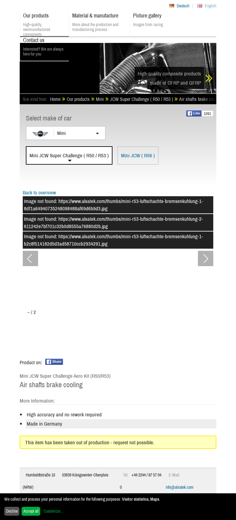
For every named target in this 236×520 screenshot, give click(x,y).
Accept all (31, 511)
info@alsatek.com (180, 487)
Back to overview (39, 192)
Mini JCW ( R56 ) (138, 155)
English (210, 6)
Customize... (53, 511)
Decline (12, 511)
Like (196, 113)
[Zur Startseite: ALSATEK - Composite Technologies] (60, 66)
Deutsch (183, 6)
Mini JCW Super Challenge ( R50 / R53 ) (69, 155)
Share (56, 361)
